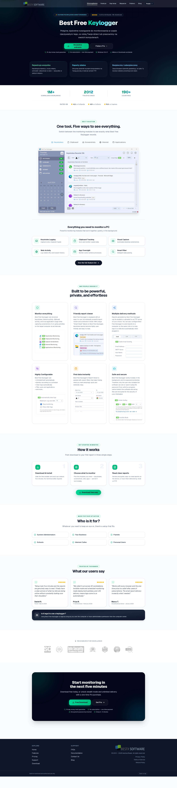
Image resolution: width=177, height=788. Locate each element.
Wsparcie (123, 3)
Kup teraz (113, 3)
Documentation (76, 753)
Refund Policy (140, 762)
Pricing (34, 756)
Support (35, 760)
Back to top (142, 773)
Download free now (90, 492)
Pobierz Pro (100, 46)
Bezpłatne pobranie (78, 46)
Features (35, 753)
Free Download (81, 702)
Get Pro (99, 702)
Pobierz (132, 3)
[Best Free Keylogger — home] (34, 4)
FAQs (73, 750)
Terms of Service (139, 760)
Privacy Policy (140, 757)
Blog (140, 3)
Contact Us (75, 756)
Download (36, 763)
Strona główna (92, 3)
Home (34, 750)
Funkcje (103, 3)
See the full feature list (87, 263)
